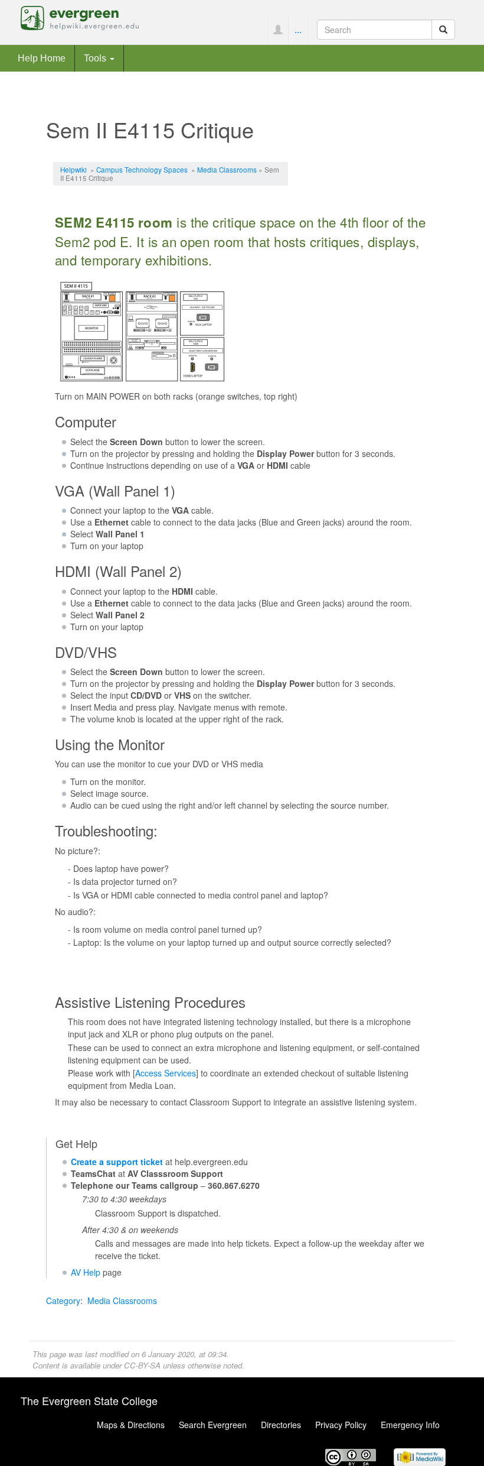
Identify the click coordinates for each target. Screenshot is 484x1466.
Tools (96, 58)
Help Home (42, 58)
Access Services (165, 1073)
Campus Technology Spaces (142, 169)
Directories (281, 1425)
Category (63, 1300)
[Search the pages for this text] (443, 30)
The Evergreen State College (89, 1400)
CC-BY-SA (142, 1365)
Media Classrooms (227, 169)
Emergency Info (410, 1425)
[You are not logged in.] (277, 29)
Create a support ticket (117, 1161)
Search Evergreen (213, 1425)
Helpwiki (73, 169)
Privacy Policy (341, 1425)
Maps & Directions (131, 1425)
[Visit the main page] (80, 16)
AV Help (85, 1272)
